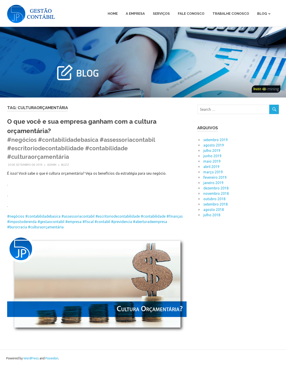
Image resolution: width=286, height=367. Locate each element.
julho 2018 (211, 215)
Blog (262, 14)
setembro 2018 (215, 204)
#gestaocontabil (51, 222)
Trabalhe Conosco (230, 14)
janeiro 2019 (213, 183)
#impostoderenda (22, 222)
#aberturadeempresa (150, 222)
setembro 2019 (215, 140)
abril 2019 (211, 167)
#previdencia (121, 222)
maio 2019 (212, 161)
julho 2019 (211, 150)
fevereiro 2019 (215, 177)
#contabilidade (153, 216)
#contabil (102, 222)
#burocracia (17, 227)
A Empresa (135, 14)
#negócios (15, 216)
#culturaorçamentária (46, 227)
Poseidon (51, 358)
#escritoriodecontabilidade (117, 216)
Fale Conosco (191, 14)
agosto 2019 (213, 145)
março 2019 (213, 172)
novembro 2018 (216, 193)
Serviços (161, 14)
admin (51, 164)
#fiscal (88, 222)
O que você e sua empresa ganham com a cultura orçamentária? (81, 139)
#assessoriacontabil (78, 216)
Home (113, 14)
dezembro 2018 (216, 188)
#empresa (73, 222)
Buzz (65, 164)
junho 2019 (212, 156)
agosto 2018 (213, 210)
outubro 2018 (214, 199)
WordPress (31, 358)
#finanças (174, 216)
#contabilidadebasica (43, 216)
